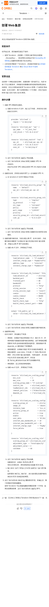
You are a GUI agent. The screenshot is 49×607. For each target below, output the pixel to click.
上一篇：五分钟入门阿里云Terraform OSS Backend (20, 498)
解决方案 (18, 19)
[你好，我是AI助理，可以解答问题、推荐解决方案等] (36, 8)
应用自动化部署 (27, 19)
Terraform (10, 19)
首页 (3, 19)
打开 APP (42, 3)
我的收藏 (41, 34)
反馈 (28, 508)
